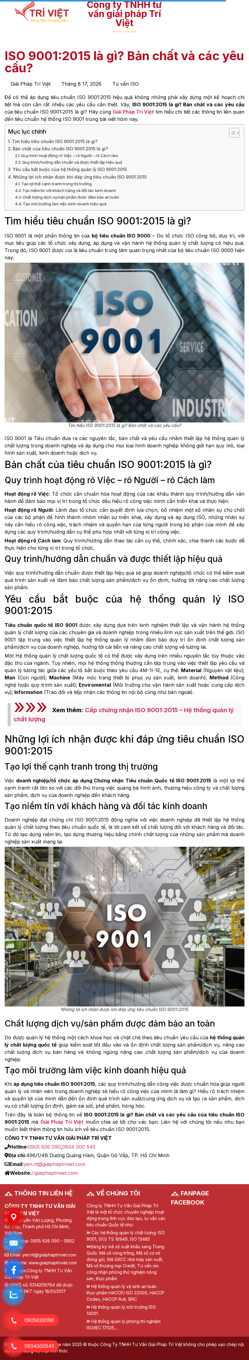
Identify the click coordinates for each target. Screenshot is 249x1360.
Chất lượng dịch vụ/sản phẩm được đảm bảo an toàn (70, 197)
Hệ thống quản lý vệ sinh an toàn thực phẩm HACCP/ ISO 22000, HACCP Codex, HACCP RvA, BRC (125, 1293)
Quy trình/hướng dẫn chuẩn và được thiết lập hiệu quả (72, 162)
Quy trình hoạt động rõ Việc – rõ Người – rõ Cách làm (69, 155)
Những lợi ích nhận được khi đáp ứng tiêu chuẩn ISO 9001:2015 (80, 176)
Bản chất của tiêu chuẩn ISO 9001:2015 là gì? (60, 148)
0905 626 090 (44, 1147)
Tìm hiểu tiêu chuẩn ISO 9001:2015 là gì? (54, 141)
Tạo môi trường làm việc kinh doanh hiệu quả (64, 203)
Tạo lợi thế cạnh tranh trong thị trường (56, 183)
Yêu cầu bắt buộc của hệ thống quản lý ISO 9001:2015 (70, 169)
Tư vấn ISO (125, 84)
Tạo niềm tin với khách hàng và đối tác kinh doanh (69, 190)
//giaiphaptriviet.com (54, 1173)
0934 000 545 (78, 1147)
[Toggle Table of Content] (231, 133)
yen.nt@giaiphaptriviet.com (54, 1164)
